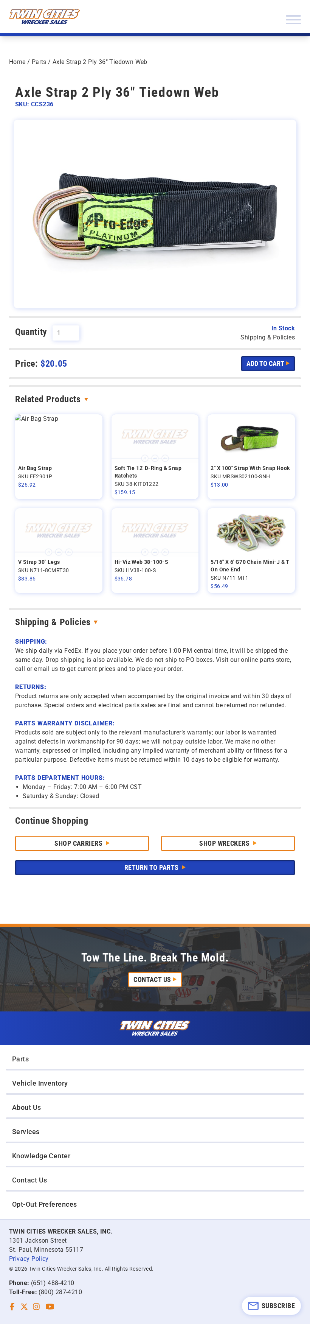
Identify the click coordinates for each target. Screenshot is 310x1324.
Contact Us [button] (29, 1180)
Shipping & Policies (52, 622)
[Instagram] (36, 1306)
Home (17, 61)
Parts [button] (20, 1059)
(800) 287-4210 (60, 1292)
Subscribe (278, 1306)
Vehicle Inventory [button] (40, 1083)
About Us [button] (26, 1107)
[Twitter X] (24, 1306)
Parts (39, 61)
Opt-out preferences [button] (44, 1204)
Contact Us (152, 979)
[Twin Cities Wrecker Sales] (44, 16)
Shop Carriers (79, 843)
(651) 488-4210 (52, 1283)
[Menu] (293, 19)
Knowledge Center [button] (41, 1156)
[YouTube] (50, 1306)
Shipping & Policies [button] (267, 337)
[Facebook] (12, 1306)
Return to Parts (152, 867)
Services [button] (26, 1132)
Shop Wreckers (225, 843)
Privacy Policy (29, 1258)
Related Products (48, 399)
